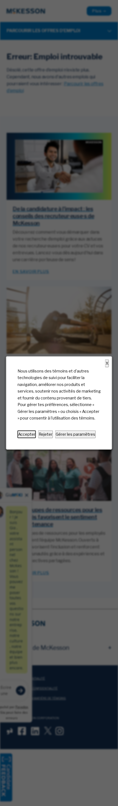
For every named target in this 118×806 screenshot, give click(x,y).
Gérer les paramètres (75, 434)
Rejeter (45, 434)
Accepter (26, 434)
